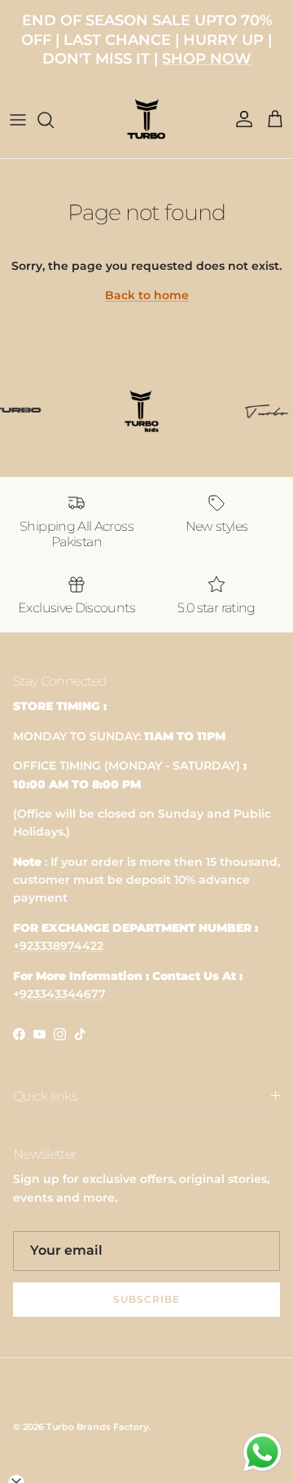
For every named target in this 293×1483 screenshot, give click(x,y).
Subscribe (146, 1299)
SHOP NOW (206, 59)
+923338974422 (58, 945)
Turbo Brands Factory (97, 1426)
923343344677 (63, 993)
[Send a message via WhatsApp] (262, 1452)
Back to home (147, 295)
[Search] (54, 120)
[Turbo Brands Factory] (146, 119)
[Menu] (18, 120)
